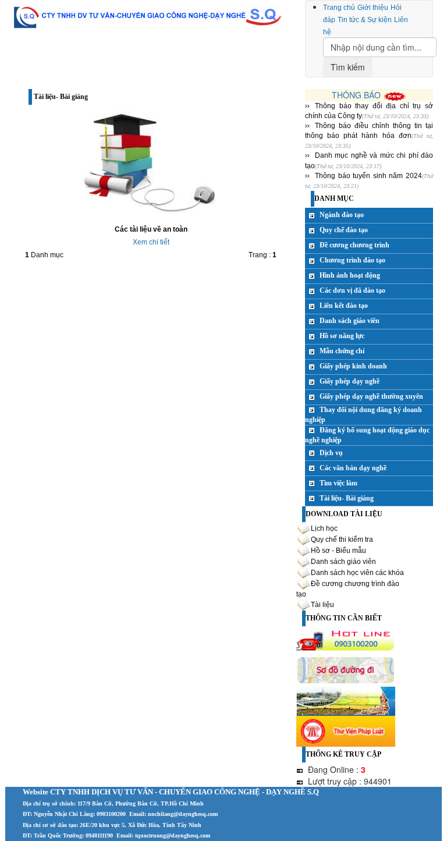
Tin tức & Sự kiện (365, 20)
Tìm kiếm (348, 67)
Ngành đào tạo (342, 215)
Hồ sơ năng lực (342, 336)
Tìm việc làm (338, 483)
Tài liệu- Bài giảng (347, 498)
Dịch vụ (331, 453)
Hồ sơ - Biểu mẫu (338, 551)
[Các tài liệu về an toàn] (151, 164)
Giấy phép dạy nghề (349, 381)
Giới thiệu (372, 7)
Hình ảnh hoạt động (350, 275)
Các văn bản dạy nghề (353, 468)
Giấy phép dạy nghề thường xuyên (371, 396)
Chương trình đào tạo (352, 260)
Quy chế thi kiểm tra (342, 539)
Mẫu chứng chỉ (342, 351)
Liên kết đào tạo (344, 305)
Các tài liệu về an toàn (151, 229)
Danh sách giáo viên (349, 321)
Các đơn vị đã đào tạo (352, 290)
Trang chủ (339, 7)
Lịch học (324, 528)
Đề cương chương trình (354, 245)
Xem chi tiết (151, 242)
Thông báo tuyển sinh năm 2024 (368, 176)
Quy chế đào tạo (344, 230)
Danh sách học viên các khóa (357, 573)
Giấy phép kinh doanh (353, 366)
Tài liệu (322, 605)
